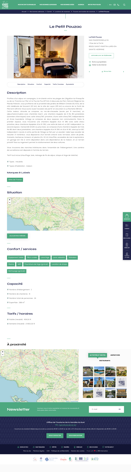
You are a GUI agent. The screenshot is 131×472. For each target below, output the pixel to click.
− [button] (9, 202)
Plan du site (27, 451)
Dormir (49, 11)
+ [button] (9, 199)
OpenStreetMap (80, 230)
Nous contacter (55, 435)
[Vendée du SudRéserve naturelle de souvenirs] (5, 5)
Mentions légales (38, 451)
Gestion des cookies (77, 451)
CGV (48, 451)
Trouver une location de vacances (84, 11)
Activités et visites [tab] (97, 355)
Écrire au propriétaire (99, 62)
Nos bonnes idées (67, 4)
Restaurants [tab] (104, 360)
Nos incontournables (27, 4)
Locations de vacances (62, 11)
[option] (45, 57)
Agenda (81, 4)
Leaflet (72, 230)
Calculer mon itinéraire (17, 236)
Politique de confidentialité (60, 451)
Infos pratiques (94, 4)
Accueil (24, 11)
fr (110, 5)
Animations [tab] (115, 355)
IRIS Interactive (103, 451)
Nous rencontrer (75, 435)
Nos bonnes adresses (48, 4)
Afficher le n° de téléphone (101, 55)
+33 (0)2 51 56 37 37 (67, 425)
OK (120, 409)
